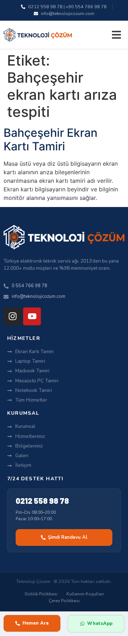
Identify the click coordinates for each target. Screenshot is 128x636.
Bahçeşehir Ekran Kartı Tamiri (50, 139)
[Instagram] (12, 316)
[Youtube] (32, 316)
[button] (116, 35)
